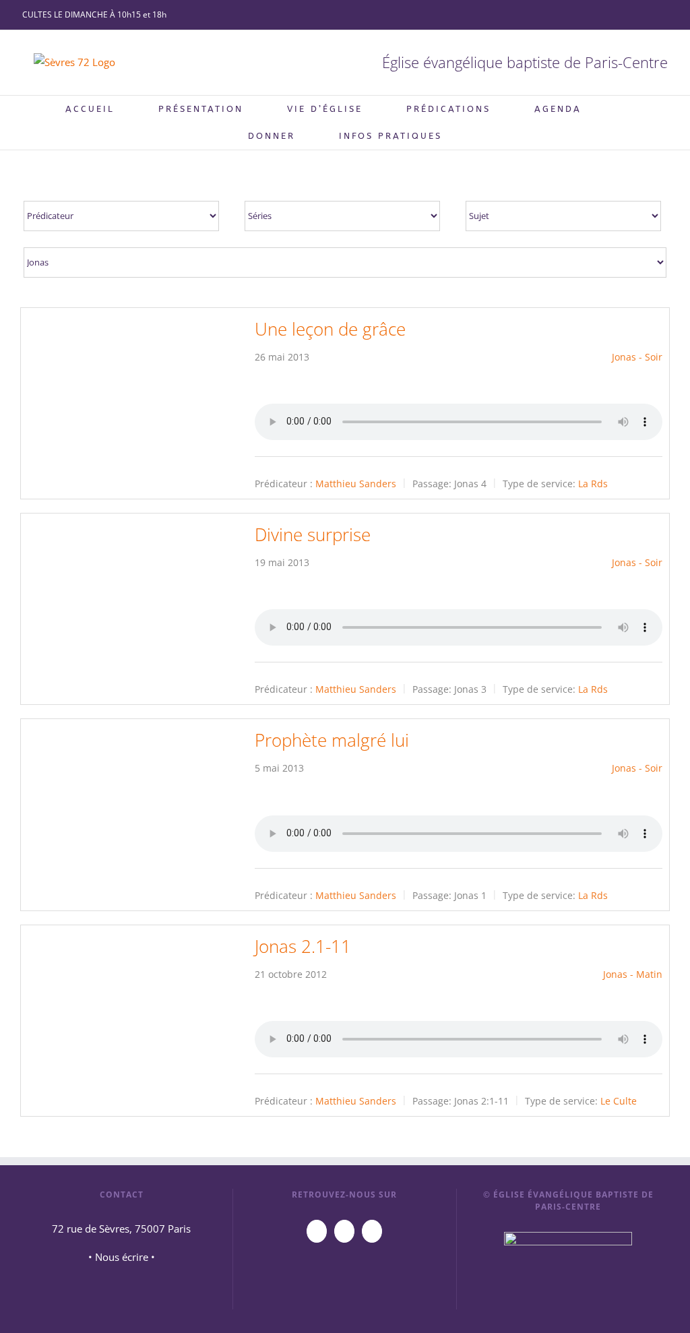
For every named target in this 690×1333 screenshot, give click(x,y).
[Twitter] (372, 1231)
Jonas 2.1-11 (303, 946)
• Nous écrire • (121, 1257)
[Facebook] (344, 1231)
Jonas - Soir (637, 356)
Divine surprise (313, 534)
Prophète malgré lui (332, 740)
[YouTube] (317, 1231)
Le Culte (618, 1100)
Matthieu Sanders (355, 483)
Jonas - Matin (632, 974)
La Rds (593, 483)
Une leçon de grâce (330, 329)
